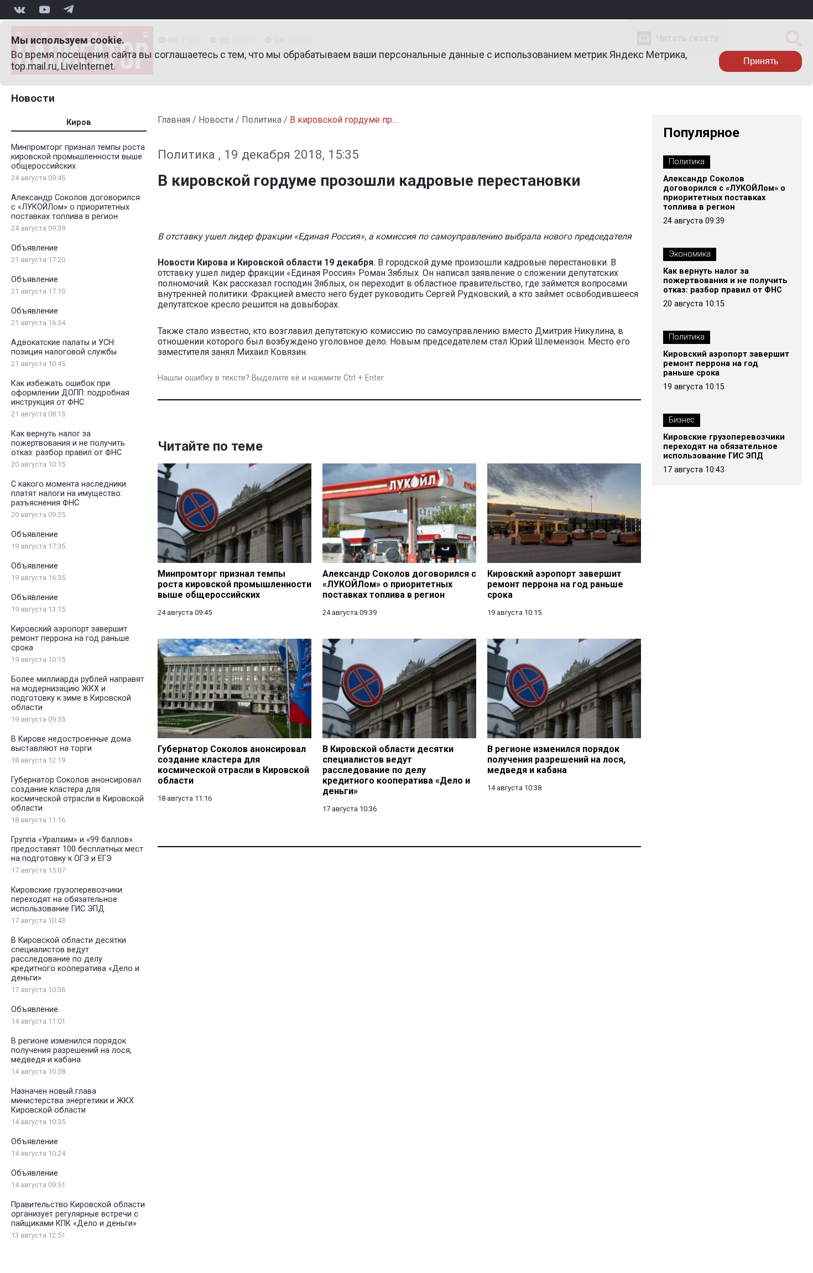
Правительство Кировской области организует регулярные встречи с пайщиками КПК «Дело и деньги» (78, 1214)
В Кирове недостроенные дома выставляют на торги (71, 743)
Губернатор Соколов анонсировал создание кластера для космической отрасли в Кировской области (77, 794)
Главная (174, 119)
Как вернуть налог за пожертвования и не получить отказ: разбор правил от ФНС (68, 443)
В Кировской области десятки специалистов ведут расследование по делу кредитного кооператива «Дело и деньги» (75, 959)
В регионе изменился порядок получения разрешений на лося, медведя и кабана (71, 1050)
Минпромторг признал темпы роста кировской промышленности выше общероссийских (78, 157)
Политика (262, 119)
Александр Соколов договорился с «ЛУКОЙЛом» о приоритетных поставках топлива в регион (75, 207)
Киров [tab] (78, 122)
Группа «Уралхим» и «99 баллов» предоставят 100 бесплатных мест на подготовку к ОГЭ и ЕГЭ (77, 849)
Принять (760, 61)
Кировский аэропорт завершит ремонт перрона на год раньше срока (70, 638)
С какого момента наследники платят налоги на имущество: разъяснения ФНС (68, 493)
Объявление (34, 248)
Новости (33, 98)
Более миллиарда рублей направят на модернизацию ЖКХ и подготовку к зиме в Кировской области (77, 693)
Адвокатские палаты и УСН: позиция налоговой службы (64, 347)
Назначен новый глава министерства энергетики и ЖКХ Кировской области (72, 1101)
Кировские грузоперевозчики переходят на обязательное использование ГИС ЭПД (66, 899)
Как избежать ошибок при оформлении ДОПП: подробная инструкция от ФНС (70, 393)
